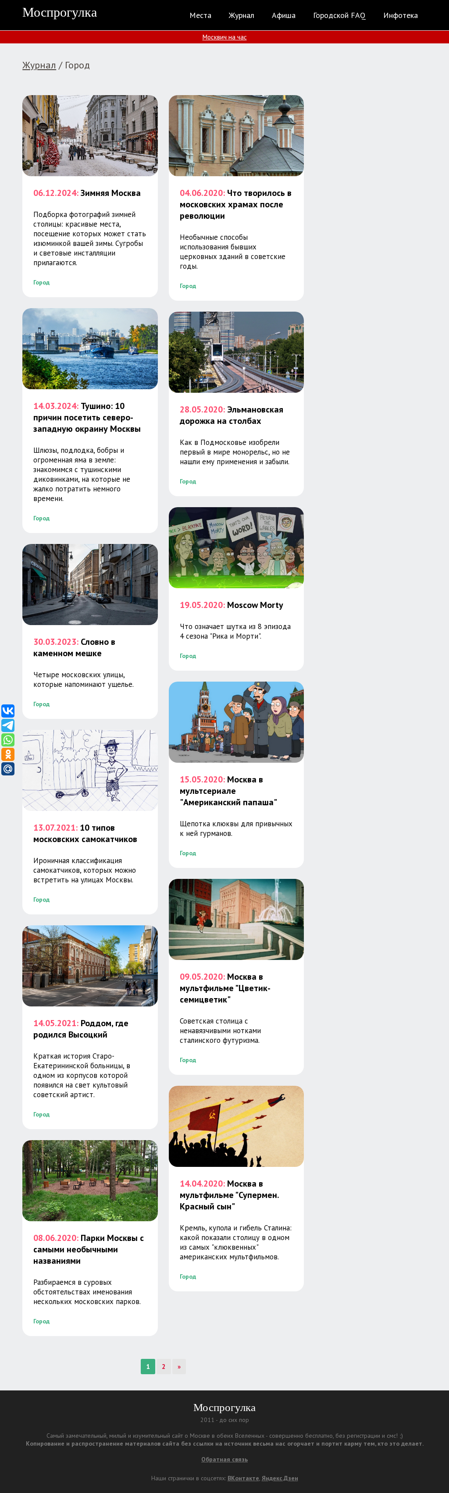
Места (200, 15)
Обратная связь (224, 1459)
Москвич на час (225, 37)
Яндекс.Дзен (280, 1478)
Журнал (241, 15)
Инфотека (400, 15)
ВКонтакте (243, 1478)
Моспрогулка (59, 12)
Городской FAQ (339, 15)
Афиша (284, 15)
